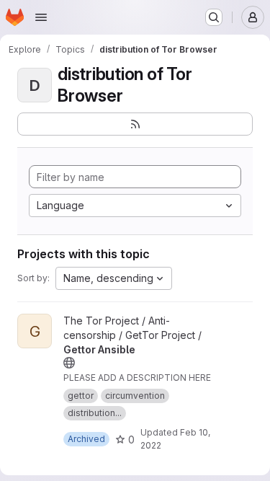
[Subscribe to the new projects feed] (135, 124)
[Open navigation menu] (41, 17)
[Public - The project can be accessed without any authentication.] (69, 363)
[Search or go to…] (213, 17)
